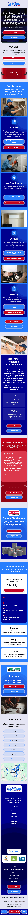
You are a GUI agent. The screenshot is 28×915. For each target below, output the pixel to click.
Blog (14, 818)
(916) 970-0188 (14, 875)
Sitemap (19, 906)
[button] (24, 911)
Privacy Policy (9, 904)
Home (14, 813)
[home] (14, 4)
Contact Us (14, 823)
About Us (14, 821)
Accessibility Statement (12, 906)
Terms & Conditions (17, 904)
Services (14, 816)
